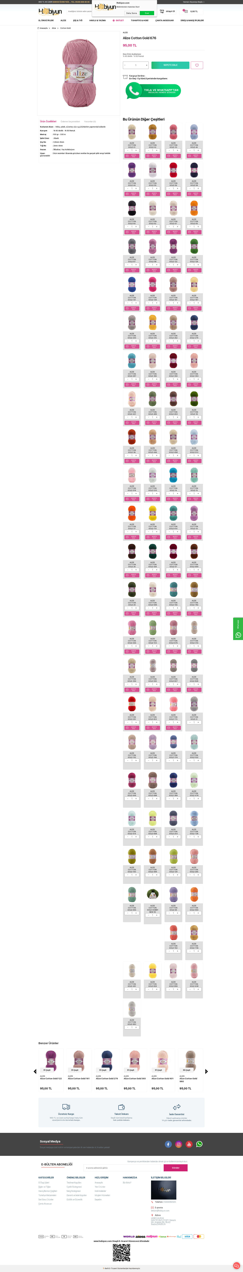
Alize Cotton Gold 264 (132, 641)
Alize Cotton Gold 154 (173, 946)
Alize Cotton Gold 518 (132, 488)
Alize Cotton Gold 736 (194, 946)
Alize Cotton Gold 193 (132, 870)
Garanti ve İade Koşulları (77, 1195)
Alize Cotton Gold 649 (132, 793)
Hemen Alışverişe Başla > (193, 2)
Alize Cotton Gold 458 (173, 450)
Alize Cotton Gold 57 (173, 564)
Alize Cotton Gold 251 (132, 717)
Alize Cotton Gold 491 (132, 984)
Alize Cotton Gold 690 (194, 564)
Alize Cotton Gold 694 (132, 908)
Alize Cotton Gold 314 (194, 641)
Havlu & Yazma (97, 20)
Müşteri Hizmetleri (102, 1195)
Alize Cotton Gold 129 (173, 870)
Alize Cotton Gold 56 (173, 183)
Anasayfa (99, 1182)
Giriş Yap (162, 11)
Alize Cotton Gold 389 (173, 793)
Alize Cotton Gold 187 (194, 298)
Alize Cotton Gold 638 (194, 984)
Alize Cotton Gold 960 (160, 1080)
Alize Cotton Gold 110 (153, 526)
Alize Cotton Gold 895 (173, 984)
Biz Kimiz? (127, 1182)
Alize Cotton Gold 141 (132, 298)
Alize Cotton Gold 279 (194, 336)
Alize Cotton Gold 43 (194, 526)
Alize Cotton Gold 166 (152, 755)
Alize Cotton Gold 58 (194, 183)
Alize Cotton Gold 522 (194, 755)
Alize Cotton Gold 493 (173, 412)
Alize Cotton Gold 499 (152, 870)
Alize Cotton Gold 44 (132, 183)
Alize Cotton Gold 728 (194, 831)
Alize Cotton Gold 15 (194, 488)
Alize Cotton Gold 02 (153, 145)
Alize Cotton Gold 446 (152, 450)
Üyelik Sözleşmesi (74, 1187)
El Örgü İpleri (46, 20)
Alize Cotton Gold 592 (152, 679)
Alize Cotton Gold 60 (132, 221)
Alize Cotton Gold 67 (173, 221)
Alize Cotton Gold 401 (132, 412)
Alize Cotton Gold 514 (132, 831)
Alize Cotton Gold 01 (132, 145)
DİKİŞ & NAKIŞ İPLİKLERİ (192, 20)
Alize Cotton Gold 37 (132, 526)
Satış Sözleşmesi (74, 1191)
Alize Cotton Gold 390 (173, 374)
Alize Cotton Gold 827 (173, 679)
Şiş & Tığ (77, 20)
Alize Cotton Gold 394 (132, 679)
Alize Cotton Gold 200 (132, 336)
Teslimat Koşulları (74, 1182)
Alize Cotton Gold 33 (173, 145)
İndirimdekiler (100, 1191)
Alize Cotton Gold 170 (173, 717)
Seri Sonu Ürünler (46, 1199)
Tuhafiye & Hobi (139, 20)
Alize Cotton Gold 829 (152, 984)
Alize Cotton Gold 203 (173, 831)
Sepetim (98, 1199)
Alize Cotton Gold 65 (173, 908)
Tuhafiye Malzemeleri (47, 1195)
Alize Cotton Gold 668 (152, 831)
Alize (63, 20)
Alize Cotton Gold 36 (132, 450)
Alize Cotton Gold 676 (173, 641)
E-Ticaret (113, 1268)
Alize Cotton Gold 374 (173, 755)
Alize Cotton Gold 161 (173, 298)
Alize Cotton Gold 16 (173, 488)
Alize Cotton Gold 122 (173, 259)
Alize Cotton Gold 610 (173, 526)
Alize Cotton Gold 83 (194, 221)
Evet (147, 13)
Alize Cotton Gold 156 (173, 603)
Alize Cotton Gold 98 (153, 259)
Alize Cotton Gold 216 (152, 336)
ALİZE (42, 1076)
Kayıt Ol (171, 11)
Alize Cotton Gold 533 (152, 488)
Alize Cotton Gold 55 (153, 183)
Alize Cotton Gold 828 (194, 679)
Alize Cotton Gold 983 (132, 1022)
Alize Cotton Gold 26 (132, 564)
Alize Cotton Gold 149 (152, 298)
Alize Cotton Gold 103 (152, 641)
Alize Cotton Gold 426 (152, 564)
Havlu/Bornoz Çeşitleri (48, 1191)
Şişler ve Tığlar (45, 1187)
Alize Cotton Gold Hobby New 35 (152, 909)
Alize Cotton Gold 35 (194, 412)
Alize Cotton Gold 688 (152, 793)
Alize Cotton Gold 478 (194, 793)
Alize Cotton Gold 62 (153, 221)
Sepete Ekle (170, 65)
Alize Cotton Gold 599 (152, 603)
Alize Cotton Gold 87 (132, 259)
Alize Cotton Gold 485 (152, 412)
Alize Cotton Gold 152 (132, 755)
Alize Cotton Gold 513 (194, 450)
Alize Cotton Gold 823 (152, 717)
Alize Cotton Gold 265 (194, 870)
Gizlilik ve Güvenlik (74, 1199)
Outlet (120, 20)
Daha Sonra (131, 13)
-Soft (106, 1268)
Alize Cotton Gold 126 (194, 259)
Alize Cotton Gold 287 (132, 374)
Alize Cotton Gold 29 (132, 603)
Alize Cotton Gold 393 (194, 374)
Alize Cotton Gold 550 (194, 908)
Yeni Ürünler (100, 1187)
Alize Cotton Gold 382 (152, 374)
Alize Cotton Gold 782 (194, 603)
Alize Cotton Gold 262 (173, 336)
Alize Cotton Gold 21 (194, 717)
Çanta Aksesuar (164, 20)
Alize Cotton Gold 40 (194, 145)
